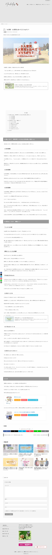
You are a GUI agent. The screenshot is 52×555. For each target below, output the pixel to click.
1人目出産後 (13, 116)
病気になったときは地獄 (15, 123)
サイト (6, 507)
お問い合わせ (27, 551)
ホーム (17, 551)
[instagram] (47, 0)
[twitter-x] (45, 0)
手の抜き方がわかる (14, 124)
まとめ (10, 130)
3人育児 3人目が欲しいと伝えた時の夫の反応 (23, 84)
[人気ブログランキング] (25, 539)
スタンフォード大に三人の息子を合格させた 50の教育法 (24, 412)
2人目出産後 (13, 117)
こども (6, 531)
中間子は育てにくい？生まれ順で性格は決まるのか (24, 317)
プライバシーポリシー (34, 551)
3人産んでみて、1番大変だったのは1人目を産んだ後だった (20, 114)
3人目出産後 (13, 118)
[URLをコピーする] (45, 431)
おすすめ (6, 528)
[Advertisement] (26, 15)
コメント (7, 485)
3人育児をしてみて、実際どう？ (15, 120)
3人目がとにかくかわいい (15, 128)
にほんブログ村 (21, 528)
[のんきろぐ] (12, 4)
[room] (48, 0)
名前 (6, 499)
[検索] (49, 0)
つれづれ (6, 533)
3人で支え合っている (14, 127)
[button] (7, 431)
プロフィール (21, 551)
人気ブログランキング (22, 541)
